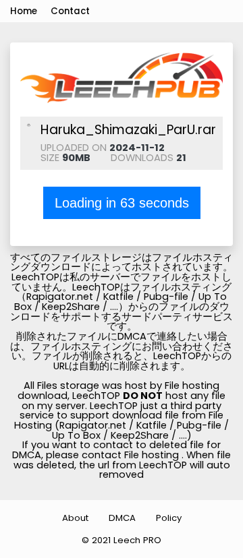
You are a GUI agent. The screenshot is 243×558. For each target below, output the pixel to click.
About (75, 518)
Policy (169, 518)
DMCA (122, 518)
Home (23, 11)
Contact (70, 11)
